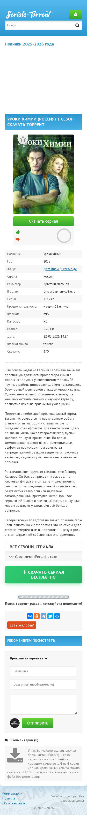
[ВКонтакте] (30, 616)
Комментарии (12, 793)
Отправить (37, 723)
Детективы (51, 269)
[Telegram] (43, 616)
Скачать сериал (43, 221)
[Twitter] (50, 616)
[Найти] (77, 25)
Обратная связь (13, 803)
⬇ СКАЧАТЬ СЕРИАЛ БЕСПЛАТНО (43, 574)
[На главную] (29, 14)
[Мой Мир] (57, 616)
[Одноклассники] (37, 616)
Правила (8, 798)
